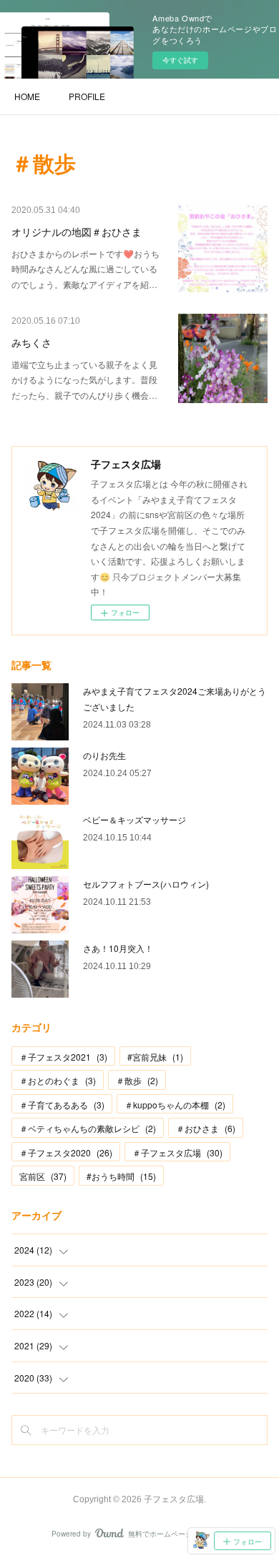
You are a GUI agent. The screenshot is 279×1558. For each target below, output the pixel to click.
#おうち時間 (121, 1176)
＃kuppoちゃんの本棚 (174, 1104)
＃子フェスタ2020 (65, 1152)
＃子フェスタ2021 (63, 1057)
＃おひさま (205, 1128)
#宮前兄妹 (155, 1057)
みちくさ (31, 343)
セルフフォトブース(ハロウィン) (146, 884)
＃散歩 (137, 1080)
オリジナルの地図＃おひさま (76, 232)
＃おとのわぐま (57, 1080)
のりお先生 (104, 755)
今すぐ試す (180, 60)
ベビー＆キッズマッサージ (134, 819)
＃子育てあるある (61, 1104)
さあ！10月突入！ (118, 948)
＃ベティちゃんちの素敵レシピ (87, 1128)
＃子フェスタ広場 (177, 1152)
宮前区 (43, 1176)
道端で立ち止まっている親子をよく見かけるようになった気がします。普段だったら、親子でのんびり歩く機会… (84, 379)
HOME (27, 96)
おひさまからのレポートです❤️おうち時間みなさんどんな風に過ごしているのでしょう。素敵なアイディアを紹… (85, 268)
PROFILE (87, 96)
